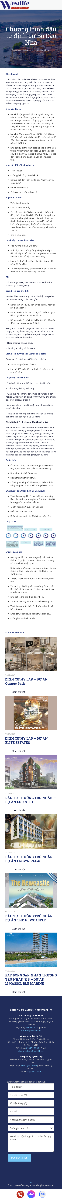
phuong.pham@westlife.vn (31, 1051)
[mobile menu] (57, 4)
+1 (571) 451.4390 (29, 1065)
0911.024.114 (32, 1027)
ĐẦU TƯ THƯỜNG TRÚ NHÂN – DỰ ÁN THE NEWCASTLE (30, 918)
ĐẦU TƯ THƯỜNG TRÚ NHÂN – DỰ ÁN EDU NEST (30, 800)
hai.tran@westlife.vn (31, 1030)
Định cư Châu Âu (42, 50)
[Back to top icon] (31, 1182)
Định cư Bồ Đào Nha (24, 50)
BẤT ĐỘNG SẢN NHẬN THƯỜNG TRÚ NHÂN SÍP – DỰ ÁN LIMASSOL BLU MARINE (31, 979)
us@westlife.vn (34, 1071)
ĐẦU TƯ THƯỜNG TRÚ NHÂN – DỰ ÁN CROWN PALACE (30, 859)
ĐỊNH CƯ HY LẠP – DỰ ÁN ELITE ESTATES (26, 740)
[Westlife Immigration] (14, 5)
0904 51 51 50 (32, 1048)
